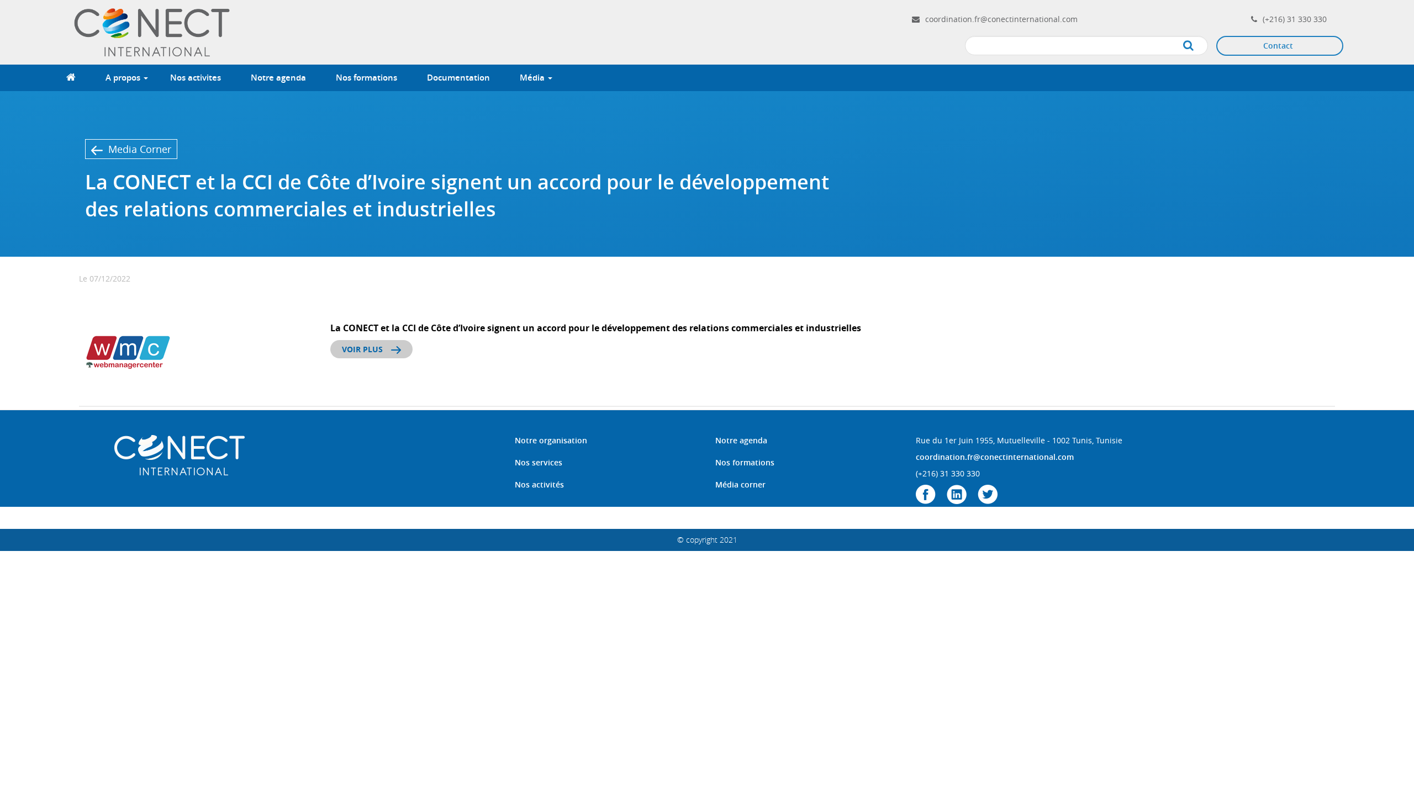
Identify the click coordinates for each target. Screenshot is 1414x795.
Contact (1278, 45)
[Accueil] (153, 31)
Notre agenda (278, 77)
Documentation (458, 77)
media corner (139, 149)
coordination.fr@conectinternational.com (1001, 19)
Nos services (538, 462)
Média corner (740, 484)
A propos (124, 77)
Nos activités (539, 484)
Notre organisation (551, 440)
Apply (1199, 46)
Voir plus (362, 349)
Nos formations (366, 77)
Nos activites (195, 77)
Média (533, 77)
